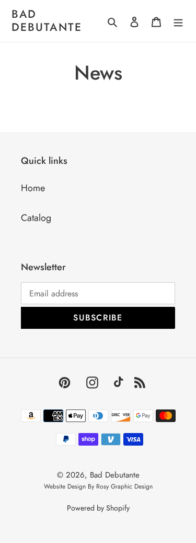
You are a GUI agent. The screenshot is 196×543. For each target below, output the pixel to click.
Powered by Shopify (98, 508)
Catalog (36, 218)
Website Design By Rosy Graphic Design (98, 486)
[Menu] (178, 21)
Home (33, 188)
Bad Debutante (46, 21)
